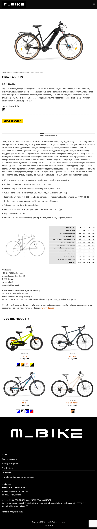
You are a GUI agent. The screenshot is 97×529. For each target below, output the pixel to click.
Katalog (5, 454)
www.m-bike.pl (47, 308)
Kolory (4, 106)
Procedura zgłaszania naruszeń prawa (18, 477)
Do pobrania (7, 473)
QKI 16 (24, 356)
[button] (93, 4)
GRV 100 (72, 356)
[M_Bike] (14, 4)
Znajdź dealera (12, 121)
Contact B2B (48, 526)
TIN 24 (24, 403)
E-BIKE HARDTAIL (37, 72)
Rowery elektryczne (21, 72)
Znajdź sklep (7, 468)
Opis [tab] (42, 136)
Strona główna (7, 72)
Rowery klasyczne (9, 459)
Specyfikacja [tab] (51, 136)
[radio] (4, 110)
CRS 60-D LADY (72, 403)
